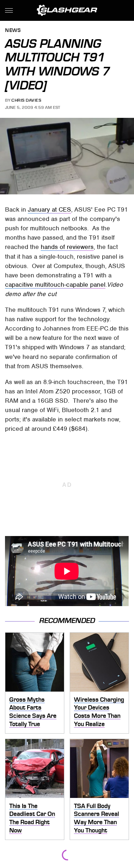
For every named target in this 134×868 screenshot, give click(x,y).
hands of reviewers (67, 247)
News (13, 30)
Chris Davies (26, 100)
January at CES (49, 209)
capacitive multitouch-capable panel (55, 284)
